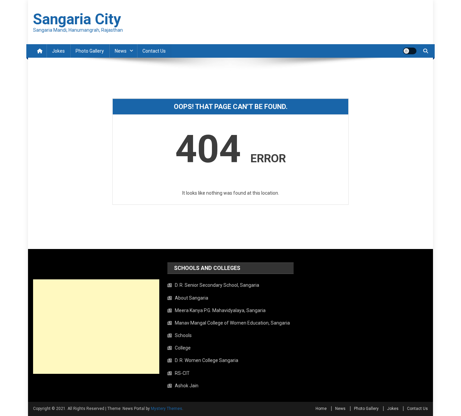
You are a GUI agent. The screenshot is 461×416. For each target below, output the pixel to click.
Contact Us (154, 51)
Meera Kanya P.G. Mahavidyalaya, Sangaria (220, 310)
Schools (183, 335)
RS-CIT (182, 373)
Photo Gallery (90, 51)
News (121, 51)
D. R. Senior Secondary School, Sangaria (217, 285)
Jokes (58, 51)
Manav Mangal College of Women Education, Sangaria (232, 323)
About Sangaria (191, 298)
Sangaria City (77, 19)
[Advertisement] (96, 326)
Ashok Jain (186, 385)
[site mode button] (409, 51)
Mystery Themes (166, 408)
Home (321, 408)
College (183, 348)
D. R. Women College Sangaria (206, 360)
